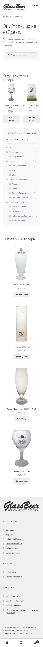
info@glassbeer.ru (13, 605)
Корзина (9, 534)
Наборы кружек (18, 220)
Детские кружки (19, 207)
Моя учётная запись (7, 643)
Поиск (21, 643)
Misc (10, 147)
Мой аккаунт (11, 530)
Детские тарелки (19, 211)
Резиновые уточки (20, 197)
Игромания (16, 188)
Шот (14, 175)
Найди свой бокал (13, 539)
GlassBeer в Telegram (15, 601)
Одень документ (13, 553)
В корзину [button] (21, 419)
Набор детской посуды (21, 216)
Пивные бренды (19, 193)
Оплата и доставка (14, 577)
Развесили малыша (14, 544)
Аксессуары (14, 152)
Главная (8, 17)
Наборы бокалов (19, 165)
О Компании (11, 572)
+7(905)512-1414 (12, 596)
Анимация (16, 184)
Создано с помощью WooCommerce (18, 633)
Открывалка (17, 156)
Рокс (14, 170)
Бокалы (12, 161)
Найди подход (12, 548)
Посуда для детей (16, 202)
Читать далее (11, 118)
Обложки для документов (20, 179)
